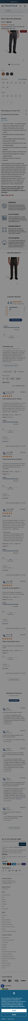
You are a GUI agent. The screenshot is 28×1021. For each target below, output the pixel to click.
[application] (14, 1005)
